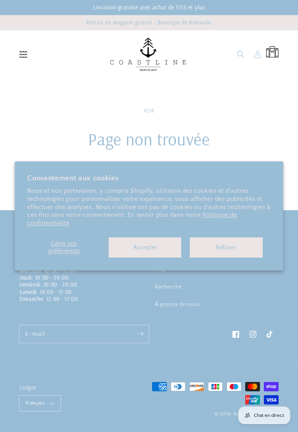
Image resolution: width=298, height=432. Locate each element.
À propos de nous (177, 304)
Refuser (226, 247)
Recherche (168, 287)
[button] (23, 54)
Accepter (145, 247)
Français (35, 403)
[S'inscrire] (140, 333)
